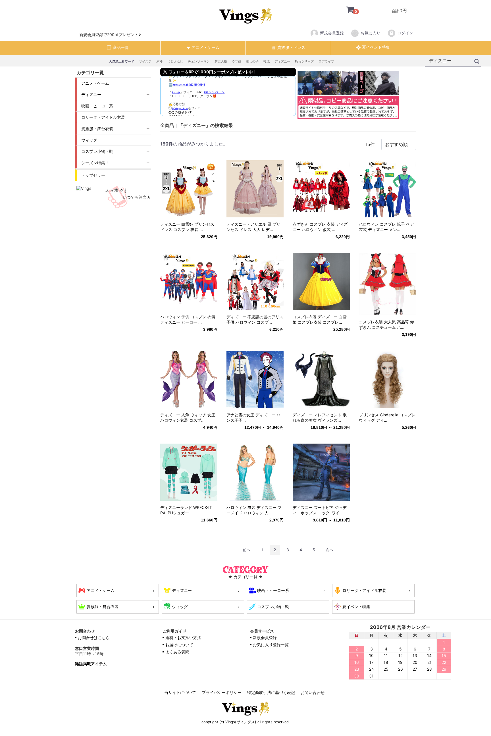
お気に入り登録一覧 (271, 644)
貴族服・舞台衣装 (97, 128)
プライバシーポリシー (222, 692)
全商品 (167, 125)
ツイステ (145, 61)
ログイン (405, 32)
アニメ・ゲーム (95, 83)
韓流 (266, 61)
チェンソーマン (199, 61)
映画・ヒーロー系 (97, 105)
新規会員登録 (332, 32)
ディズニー (282, 61)
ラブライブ (326, 61)
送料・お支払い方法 (183, 637)
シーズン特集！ (95, 162)
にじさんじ (175, 61)
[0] (346, 10)
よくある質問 (177, 651)
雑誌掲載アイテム (91, 664)
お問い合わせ (312, 692)
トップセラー (93, 175)
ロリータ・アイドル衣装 (103, 117)
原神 (159, 61)
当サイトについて (180, 692)
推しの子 (252, 61)
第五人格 (221, 61)
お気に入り (370, 32)
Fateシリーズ (304, 61)
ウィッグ (89, 140)
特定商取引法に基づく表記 (271, 692)
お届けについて (179, 644)
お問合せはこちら (94, 637)
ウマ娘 (236, 61)
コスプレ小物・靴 (97, 151)
